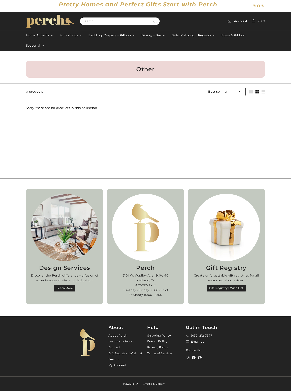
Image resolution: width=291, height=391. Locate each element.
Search (113, 359)
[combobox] (120, 21)
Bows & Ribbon (233, 35)
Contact (114, 347)
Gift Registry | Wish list (125, 353)
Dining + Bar (151, 35)
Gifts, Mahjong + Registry (191, 35)
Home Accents (38, 35)
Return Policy (157, 341)
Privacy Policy (157, 347)
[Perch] (145, 227)
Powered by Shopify (153, 383)
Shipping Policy (159, 335)
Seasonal (33, 45)
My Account (117, 365)
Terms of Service (159, 353)
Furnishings (69, 35)
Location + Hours (121, 341)
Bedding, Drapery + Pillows (110, 35)
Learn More (64, 288)
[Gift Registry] (226, 227)
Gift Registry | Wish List (226, 288)
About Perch (117, 335)
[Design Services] (64, 227)
